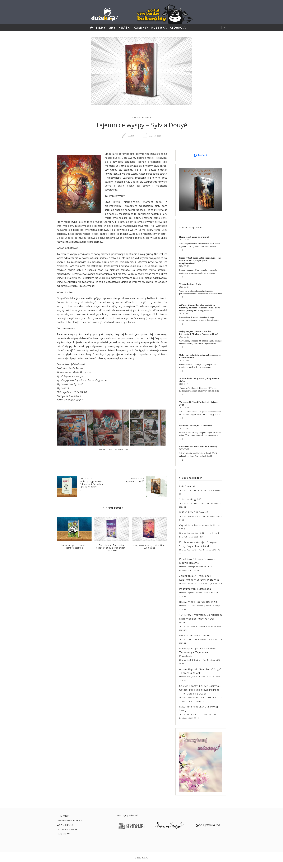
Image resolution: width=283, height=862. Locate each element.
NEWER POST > (137, 478)
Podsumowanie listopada (195, 588)
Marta (131, 136)
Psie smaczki (187, 486)
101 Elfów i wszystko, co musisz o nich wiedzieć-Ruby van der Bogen (200, 618)
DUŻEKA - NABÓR (67, 829)
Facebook (100, 449)
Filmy (101, 28)
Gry (112, 28)
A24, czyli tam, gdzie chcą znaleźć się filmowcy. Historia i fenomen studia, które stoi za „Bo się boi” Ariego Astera (199, 308)
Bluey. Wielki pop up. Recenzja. (198, 601)
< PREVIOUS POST (88, 478)
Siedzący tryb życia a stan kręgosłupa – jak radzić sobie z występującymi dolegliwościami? (200, 260)
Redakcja (178, 28)
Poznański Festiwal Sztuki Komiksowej (198, 446)
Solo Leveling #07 (190, 499)
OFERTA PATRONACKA (69, 820)
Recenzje (146, 118)
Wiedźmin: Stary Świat (190, 284)
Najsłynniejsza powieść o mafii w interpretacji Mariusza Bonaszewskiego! (198, 332)
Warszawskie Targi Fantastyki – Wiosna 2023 (198, 403)
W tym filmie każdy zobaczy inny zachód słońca (199, 379)
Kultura (159, 28)
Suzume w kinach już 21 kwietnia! (195, 425)
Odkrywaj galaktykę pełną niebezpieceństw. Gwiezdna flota (200, 356)
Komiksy (141, 28)
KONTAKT (62, 816)
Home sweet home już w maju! (194, 237)
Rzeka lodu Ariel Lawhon (194, 635)
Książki (124, 28)
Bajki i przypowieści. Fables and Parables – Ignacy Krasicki (92, 484)
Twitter (112, 449)
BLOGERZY (63, 834)
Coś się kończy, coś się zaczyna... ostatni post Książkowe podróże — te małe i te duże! (200, 689)
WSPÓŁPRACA (65, 825)
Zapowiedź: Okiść (134, 481)
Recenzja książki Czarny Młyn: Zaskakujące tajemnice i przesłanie (197, 652)
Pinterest (123, 449)
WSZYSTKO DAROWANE (193, 512)
